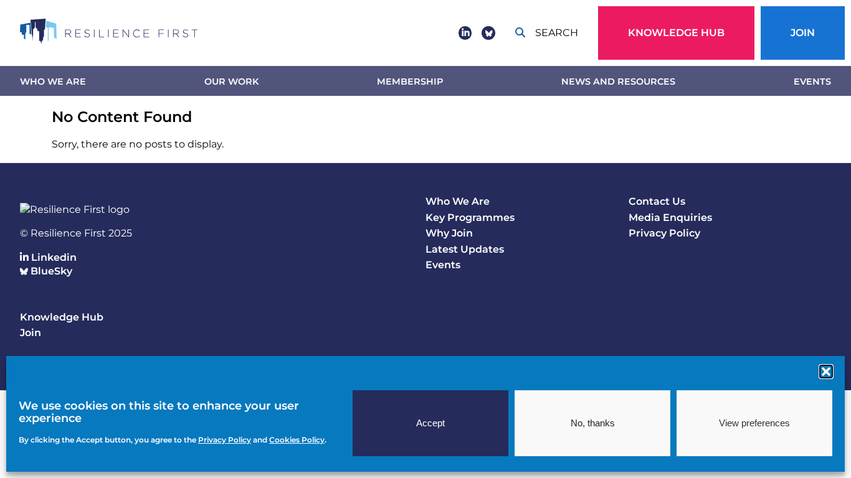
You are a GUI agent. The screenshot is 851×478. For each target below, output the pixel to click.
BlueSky (50, 271)
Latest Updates (465, 249)
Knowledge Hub (676, 33)
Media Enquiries (670, 217)
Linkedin (53, 257)
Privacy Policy (664, 233)
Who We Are (53, 81)
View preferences (754, 423)
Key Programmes (470, 217)
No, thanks (593, 423)
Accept (430, 423)
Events (812, 81)
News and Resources (618, 81)
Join (803, 33)
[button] (826, 371)
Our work (231, 81)
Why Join (449, 233)
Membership (410, 81)
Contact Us (657, 201)
